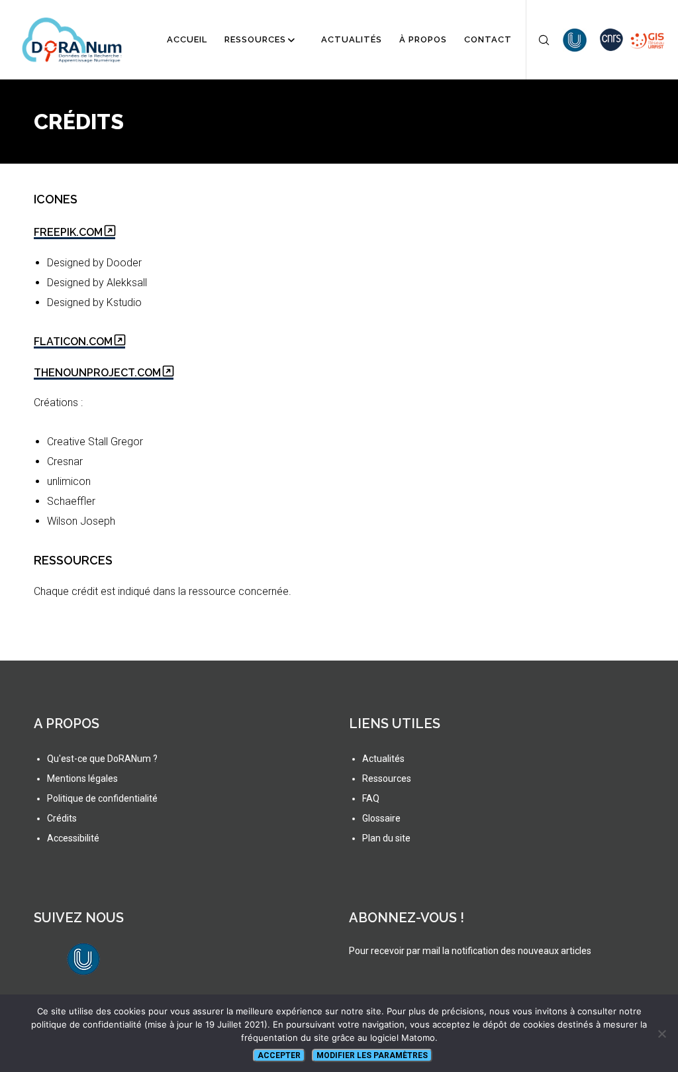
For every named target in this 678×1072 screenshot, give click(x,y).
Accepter (279, 1055)
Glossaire (381, 818)
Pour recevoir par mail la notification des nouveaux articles (470, 950)
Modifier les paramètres (372, 1055)
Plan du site (386, 838)
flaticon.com (73, 341)
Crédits (62, 818)
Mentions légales (82, 778)
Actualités (383, 758)
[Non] (661, 1033)
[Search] (538, 40)
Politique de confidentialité (102, 798)
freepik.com (68, 232)
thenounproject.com (97, 372)
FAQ (370, 798)
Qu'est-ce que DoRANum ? (102, 758)
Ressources (386, 778)
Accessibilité (73, 838)
